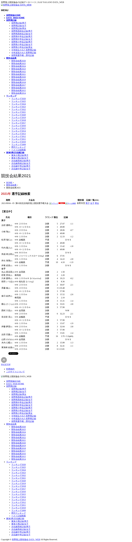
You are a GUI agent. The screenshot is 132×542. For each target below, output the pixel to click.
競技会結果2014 (18, 93)
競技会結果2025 (18, 63)
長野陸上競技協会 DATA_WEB (26, 539)
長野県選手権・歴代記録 (22, 55)
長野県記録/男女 (18, 28)
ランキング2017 (18, 123)
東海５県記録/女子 (19, 158)
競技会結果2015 (18, 90)
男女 (97, 203)
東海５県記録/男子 (19, 155)
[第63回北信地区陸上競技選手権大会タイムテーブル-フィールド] (62, 203)
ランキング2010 (18, 142)
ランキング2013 (18, 134)
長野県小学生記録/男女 (21, 47)
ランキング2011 (18, 139)
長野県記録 (11, 386)
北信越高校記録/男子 (20, 161)
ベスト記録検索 (18, 150)
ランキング (11, 462)
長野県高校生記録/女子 (21, 34)
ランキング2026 (18, 98)
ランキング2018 (18, 120)
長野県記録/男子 (18, 23)
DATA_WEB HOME (15, 384)
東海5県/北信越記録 (15, 518)
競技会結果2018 (18, 82)
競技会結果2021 (18, 74)
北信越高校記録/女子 (20, 163)
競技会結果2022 (18, 71)
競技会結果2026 (18, 61)
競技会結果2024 (18, 66)
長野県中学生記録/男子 (21, 36)
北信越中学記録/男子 (20, 166)
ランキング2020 (18, 115)
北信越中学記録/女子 (20, 169)
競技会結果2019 (18, 80)
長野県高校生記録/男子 (21, 31)
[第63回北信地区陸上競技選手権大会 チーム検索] (70, 203)
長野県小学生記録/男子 (21, 42)
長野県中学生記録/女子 (21, 39)
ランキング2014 (18, 131)
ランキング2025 (18, 101)
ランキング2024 (18, 104)
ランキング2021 (18, 112)
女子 (92, 203)
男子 (88, 203)
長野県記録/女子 (18, 26)
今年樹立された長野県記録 (23, 50)
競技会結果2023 (18, 69)
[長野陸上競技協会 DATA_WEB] (16, 5)
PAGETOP (5, 364)
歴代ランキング (18, 147)
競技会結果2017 (18, 85)
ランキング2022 (18, 109)
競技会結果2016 (18, 88)
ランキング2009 (18, 144)
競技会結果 (11, 424)
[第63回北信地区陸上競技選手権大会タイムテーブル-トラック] (53, 203)
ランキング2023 (18, 107)
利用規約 (10, 369)
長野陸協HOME (13, 381)
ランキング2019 (18, 117)
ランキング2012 (18, 136)
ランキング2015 (18, 128)
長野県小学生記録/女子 (21, 44)
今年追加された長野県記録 (23, 53)
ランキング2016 (18, 125)
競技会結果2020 (18, 77)
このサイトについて (15, 372)
